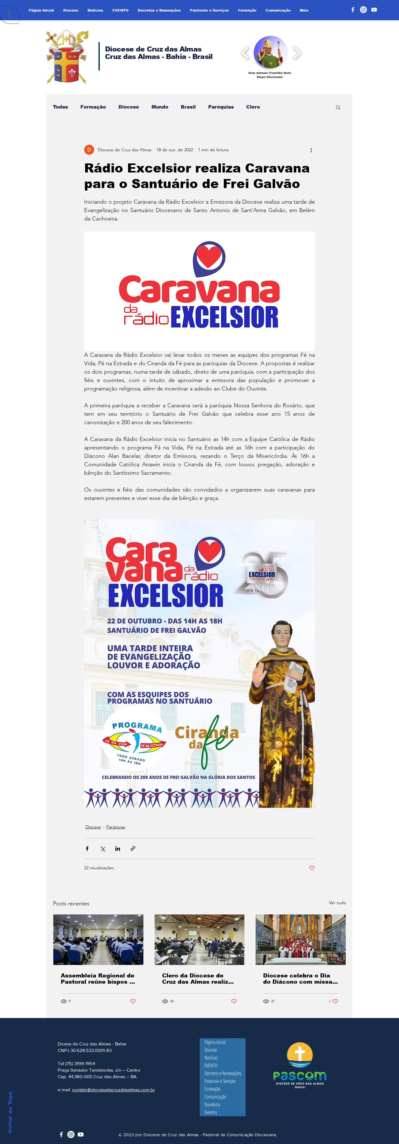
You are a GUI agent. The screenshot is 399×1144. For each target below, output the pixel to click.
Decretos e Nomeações (222, 1073)
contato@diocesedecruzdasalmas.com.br (113, 1089)
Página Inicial (215, 1042)
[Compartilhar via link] (133, 848)
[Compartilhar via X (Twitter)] (102, 848)
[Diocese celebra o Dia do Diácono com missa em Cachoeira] (301, 939)
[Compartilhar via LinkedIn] (118, 848)
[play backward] (245, 52)
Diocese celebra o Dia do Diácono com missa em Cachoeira (297, 978)
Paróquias (221, 106)
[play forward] (297, 52)
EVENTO (210, 1065)
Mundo (159, 106)
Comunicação (215, 1096)
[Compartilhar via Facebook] (87, 848)
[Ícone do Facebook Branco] (61, 1134)
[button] (271, 52)
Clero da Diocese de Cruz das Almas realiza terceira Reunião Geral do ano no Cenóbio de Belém (197, 978)
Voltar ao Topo (10, 1112)
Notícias (211, 1057)
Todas (60, 106)
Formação (93, 106)
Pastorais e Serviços (220, 1081)
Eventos (210, 1112)
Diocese (128, 106)
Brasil (188, 106)
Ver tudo (337, 902)
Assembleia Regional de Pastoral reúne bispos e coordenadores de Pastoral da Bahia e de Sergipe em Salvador (97, 978)
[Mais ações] (311, 149)
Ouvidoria (212, 1104)
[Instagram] (363, 9)
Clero (253, 106)
